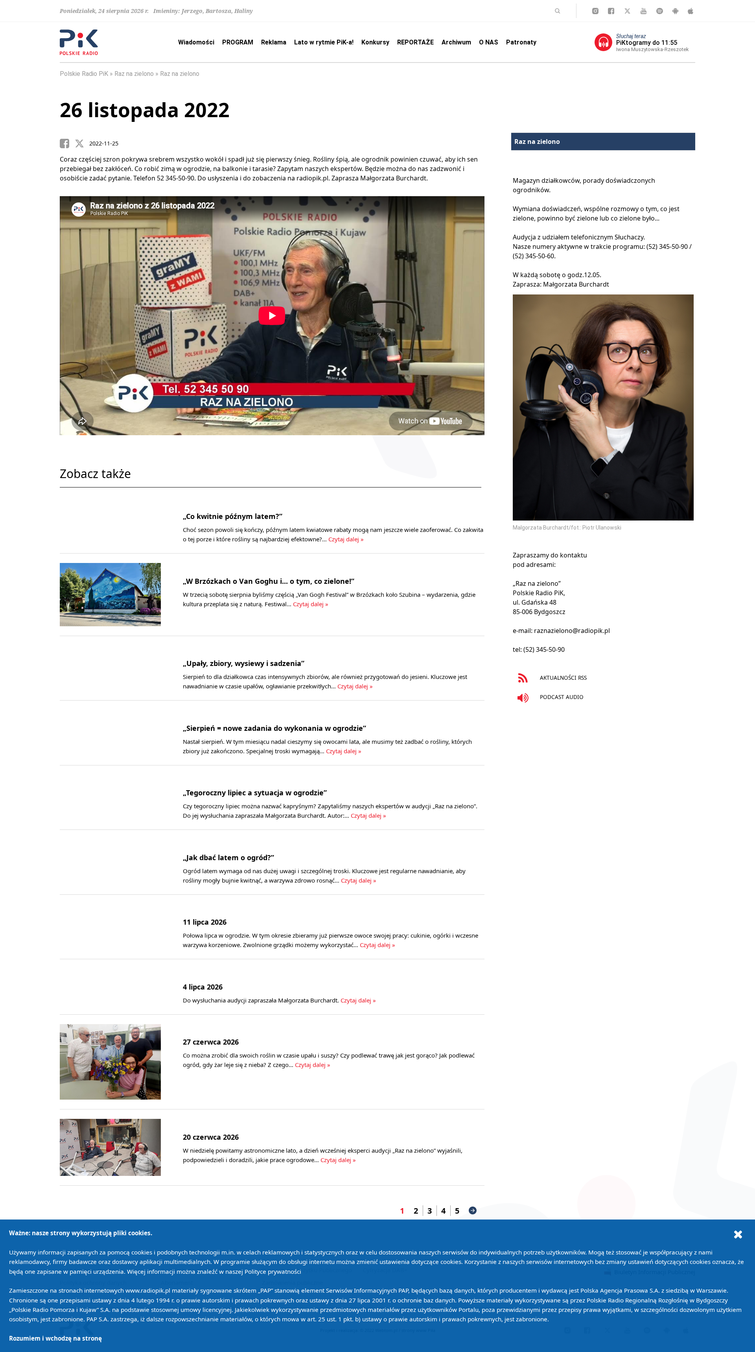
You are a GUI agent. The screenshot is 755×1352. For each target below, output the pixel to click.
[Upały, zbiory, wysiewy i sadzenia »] (110, 668)
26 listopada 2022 (145, 109)
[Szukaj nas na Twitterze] (627, 11)
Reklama (273, 42)
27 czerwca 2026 (211, 1042)
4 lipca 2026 (203, 986)
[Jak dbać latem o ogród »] (110, 862)
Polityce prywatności (273, 1271)
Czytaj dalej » (346, 539)
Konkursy (375, 42)
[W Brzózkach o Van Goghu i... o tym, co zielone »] (110, 594)
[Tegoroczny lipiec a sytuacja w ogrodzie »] (110, 797)
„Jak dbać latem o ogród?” (228, 857)
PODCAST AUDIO (561, 697)
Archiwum (456, 42)
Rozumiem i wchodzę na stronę (55, 1338)
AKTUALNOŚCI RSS (562, 677)
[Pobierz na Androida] (675, 11)
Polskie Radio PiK (84, 73)
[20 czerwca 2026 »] (110, 1147)
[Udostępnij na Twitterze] (82, 143)
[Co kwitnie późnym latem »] (110, 521)
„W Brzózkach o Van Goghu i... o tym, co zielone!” (268, 581)
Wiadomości (196, 42)
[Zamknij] (738, 1234)
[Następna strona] (473, 1210)
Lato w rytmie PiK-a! (324, 42)
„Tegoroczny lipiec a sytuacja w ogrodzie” (255, 792)
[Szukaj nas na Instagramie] (595, 11)
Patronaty (521, 42)
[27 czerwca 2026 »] (110, 1062)
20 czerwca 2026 (211, 1137)
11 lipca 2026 (204, 922)
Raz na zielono (134, 73)
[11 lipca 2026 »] (110, 927)
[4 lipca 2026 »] (110, 987)
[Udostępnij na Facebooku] (67, 143)
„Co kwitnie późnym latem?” (232, 516)
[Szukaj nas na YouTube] (643, 11)
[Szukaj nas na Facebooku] (611, 11)
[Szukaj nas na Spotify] (659, 11)
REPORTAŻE (415, 42)
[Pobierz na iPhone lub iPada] (690, 11)
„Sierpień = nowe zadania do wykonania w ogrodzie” (274, 728)
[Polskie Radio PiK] (79, 42)
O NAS (488, 42)
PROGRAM (237, 42)
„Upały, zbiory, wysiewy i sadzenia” (243, 663)
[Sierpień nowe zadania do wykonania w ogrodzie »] (110, 733)
